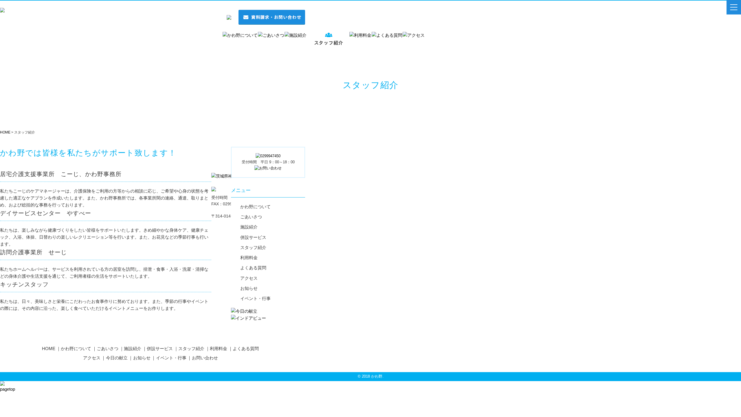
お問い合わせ (205, 357)
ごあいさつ (251, 217)
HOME (48, 348)
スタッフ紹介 (253, 247)
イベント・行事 (255, 298)
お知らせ (249, 288)
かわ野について (255, 206)
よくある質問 (253, 268)
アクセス (249, 278)
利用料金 (249, 257)
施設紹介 (249, 227)
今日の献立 (117, 357)
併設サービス (253, 237)
